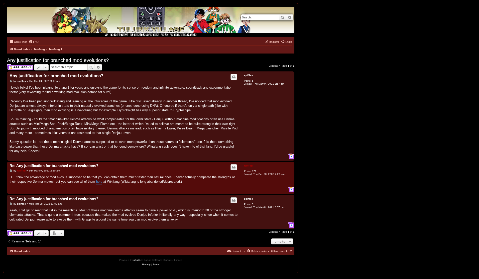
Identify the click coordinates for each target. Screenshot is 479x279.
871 (254, 171)
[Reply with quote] (234, 77)
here (99, 181)
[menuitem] (34, 42)
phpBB (137, 260)
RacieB (248, 165)
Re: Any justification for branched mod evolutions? (53, 166)
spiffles (248, 75)
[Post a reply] (20, 67)
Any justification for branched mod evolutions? (58, 60)
